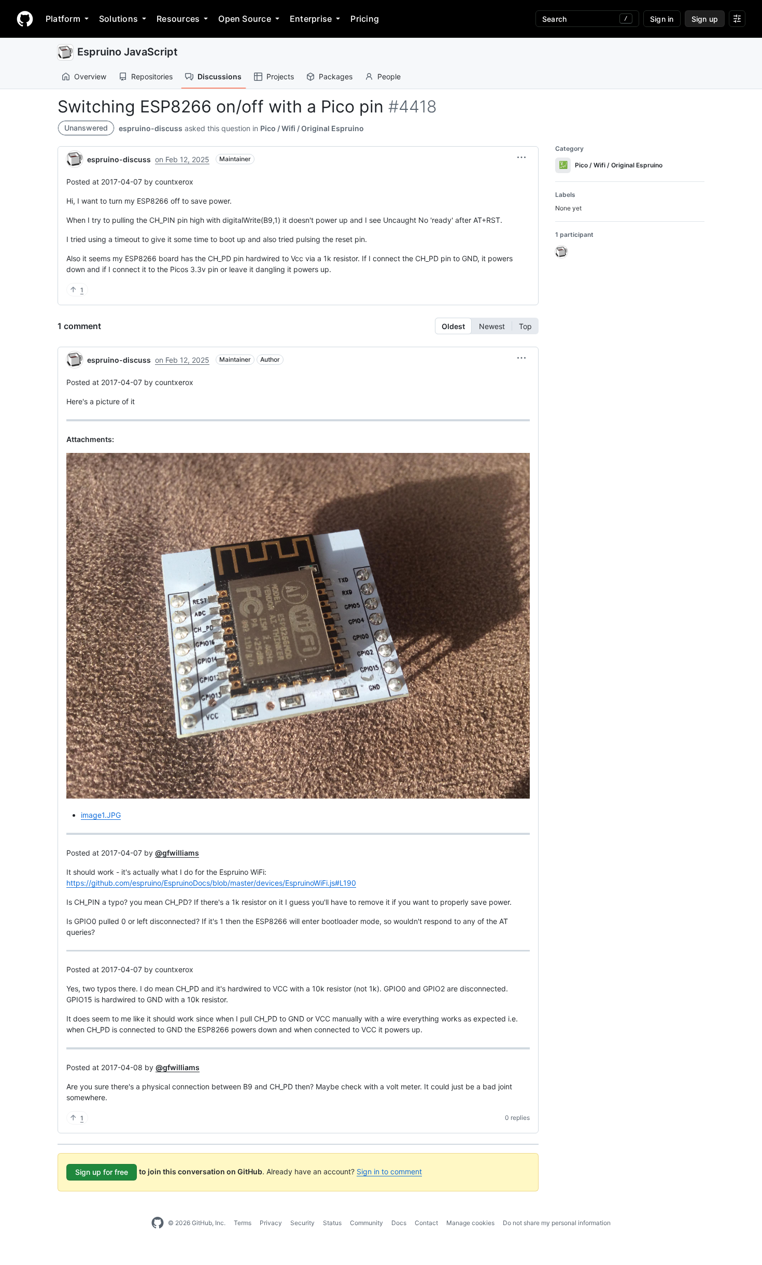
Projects (280, 76)
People (389, 76)
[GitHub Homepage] (157, 1223)
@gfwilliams (177, 852)
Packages (335, 76)
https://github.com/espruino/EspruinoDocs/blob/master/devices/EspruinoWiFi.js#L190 (211, 882)
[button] (521, 157)
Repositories (152, 76)
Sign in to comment (389, 1171)
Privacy (271, 1223)
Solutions (118, 18)
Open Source (244, 18)
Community (366, 1223)
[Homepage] (25, 18)
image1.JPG (101, 815)
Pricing (364, 18)
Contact (426, 1223)
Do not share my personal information (557, 1223)
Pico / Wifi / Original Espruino (312, 128)
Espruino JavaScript (127, 52)
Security (302, 1223)
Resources (178, 18)
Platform (63, 18)
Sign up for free (101, 1172)
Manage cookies (470, 1223)
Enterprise (311, 18)
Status (332, 1223)
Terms (242, 1223)
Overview (90, 76)
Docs (398, 1223)
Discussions (219, 76)
